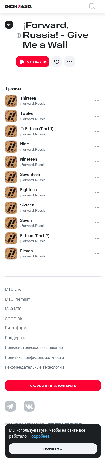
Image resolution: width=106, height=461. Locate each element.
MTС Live (13, 289)
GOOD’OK (14, 319)
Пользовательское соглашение (34, 348)
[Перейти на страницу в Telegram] (10, 406)
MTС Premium (18, 299)
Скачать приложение (53, 386)
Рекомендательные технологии (34, 367)
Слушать (36, 62)
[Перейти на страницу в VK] (29, 406)
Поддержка (16, 338)
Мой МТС (13, 309)
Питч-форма (17, 328)
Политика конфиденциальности (34, 357)
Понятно (52, 449)
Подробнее (39, 436)
